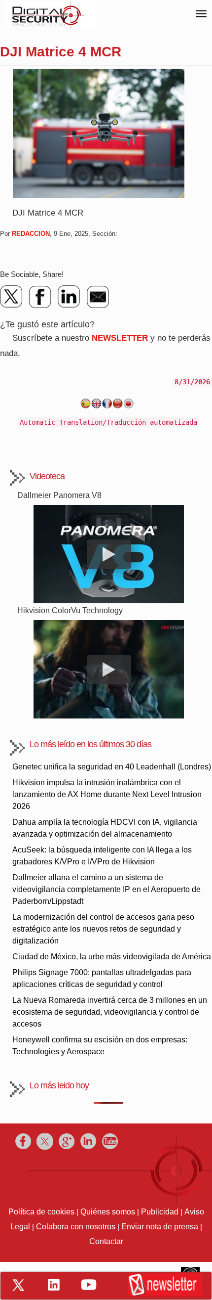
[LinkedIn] (69, 297)
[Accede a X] (18, 1285)
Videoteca (47, 476)
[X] (12, 297)
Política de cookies (41, 1212)
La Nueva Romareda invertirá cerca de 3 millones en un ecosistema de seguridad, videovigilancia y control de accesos (109, 1012)
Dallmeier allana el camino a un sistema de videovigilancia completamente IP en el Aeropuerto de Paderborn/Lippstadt (106, 889)
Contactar (106, 1241)
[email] (97, 297)
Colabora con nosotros (75, 1226)
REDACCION (31, 233)
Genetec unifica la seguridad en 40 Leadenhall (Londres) (111, 766)
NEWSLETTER (120, 338)
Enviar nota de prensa (159, 1226)
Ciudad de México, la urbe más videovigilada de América (111, 956)
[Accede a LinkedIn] (54, 1285)
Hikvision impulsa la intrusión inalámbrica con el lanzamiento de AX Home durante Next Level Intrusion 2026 (107, 794)
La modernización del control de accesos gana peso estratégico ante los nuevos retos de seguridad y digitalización (103, 929)
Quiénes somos (107, 1212)
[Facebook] (40, 297)
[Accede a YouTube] (89, 1285)
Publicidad (159, 1212)
